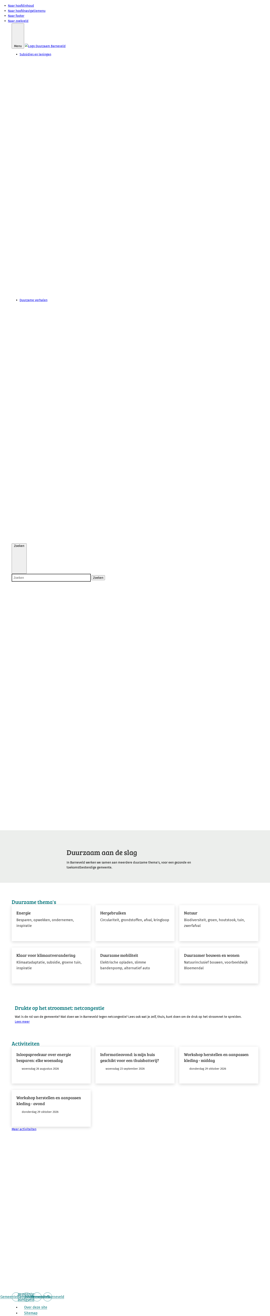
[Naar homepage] (45, 46)
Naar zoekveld (18, 21)
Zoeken (98, 578)
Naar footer (16, 16)
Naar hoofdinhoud (21, 6)
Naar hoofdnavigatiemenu (26, 11)
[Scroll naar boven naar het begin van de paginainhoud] (135, 1286)
